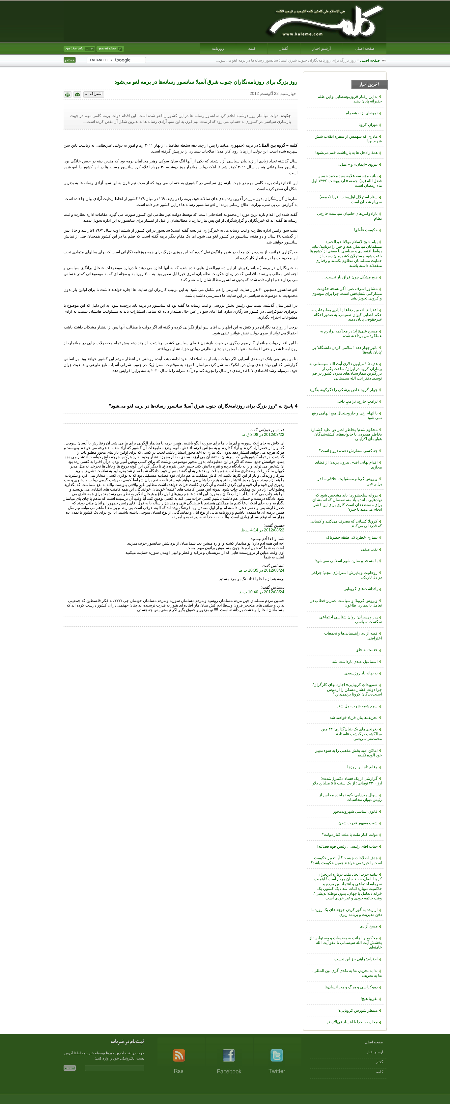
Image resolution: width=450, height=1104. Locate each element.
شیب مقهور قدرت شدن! (357, 823)
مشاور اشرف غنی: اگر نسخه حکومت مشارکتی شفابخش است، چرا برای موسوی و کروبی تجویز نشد (347, 293)
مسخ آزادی (369, 926)
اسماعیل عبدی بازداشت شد (355, 661)
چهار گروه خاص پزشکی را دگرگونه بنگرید (343, 389)
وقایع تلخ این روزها (362, 767)
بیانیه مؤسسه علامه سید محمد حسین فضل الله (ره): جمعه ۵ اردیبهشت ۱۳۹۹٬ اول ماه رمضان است (346, 181)
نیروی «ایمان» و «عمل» (358, 164)
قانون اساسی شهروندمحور (355, 811)
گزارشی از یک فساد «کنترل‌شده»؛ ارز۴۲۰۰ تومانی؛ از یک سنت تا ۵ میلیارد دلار (347, 780)
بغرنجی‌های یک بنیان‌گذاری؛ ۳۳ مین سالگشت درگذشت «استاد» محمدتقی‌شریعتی (351, 734)
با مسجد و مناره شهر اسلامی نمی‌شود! (346, 560)
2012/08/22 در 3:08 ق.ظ (263, 434)
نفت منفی (369, 549)
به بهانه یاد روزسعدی (361, 673)
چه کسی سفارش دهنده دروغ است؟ (348, 450)
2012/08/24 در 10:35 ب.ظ (261, 570)
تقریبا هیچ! (369, 998)
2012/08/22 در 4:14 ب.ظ (262, 530)
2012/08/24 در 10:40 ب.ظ (261, 592)
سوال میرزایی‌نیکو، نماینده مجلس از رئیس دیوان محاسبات (350, 797)
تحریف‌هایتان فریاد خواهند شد (354, 717)
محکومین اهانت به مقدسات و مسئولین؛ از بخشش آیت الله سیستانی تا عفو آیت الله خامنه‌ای (345, 943)
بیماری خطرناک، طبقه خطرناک (352, 537)
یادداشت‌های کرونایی (361, 588)
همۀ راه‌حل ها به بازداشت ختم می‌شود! (346, 152)
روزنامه (218, 48)
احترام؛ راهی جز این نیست (356, 959)
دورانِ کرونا (368, 124)
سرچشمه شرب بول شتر (357, 706)
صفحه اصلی (365, 48)
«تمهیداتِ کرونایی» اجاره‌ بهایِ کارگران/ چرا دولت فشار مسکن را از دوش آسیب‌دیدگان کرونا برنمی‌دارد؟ (347, 689)
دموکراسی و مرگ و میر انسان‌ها (351, 987)
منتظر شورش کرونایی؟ (358, 1010)
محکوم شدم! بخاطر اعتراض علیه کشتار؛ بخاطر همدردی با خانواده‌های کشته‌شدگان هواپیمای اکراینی (346, 434)
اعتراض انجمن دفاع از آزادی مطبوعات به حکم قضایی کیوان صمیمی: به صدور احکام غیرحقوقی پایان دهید (346, 315)
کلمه (252, 48)
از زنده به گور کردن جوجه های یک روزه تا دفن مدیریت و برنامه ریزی (346, 912)
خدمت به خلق (366, 649)
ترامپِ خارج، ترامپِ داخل (357, 401)
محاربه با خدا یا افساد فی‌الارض (352, 1022)
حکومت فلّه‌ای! (366, 230)
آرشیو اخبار (321, 48)
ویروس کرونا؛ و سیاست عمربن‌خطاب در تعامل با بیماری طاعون (346, 603)
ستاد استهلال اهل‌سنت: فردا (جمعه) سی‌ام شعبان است (351, 199)
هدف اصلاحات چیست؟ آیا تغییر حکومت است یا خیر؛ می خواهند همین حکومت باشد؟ (346, 860)
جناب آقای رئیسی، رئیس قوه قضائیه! (347, 846)
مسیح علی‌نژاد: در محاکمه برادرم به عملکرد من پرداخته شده (351, 333)
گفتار (284, 48)
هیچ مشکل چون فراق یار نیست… (350, 277)
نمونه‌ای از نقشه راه (362, 113)
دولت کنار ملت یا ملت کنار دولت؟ (350, 834)
